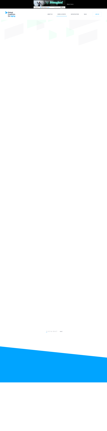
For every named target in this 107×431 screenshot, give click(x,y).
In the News (42, 40)
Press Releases (54, 40)
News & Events (62, 14)
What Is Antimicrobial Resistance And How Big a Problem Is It (49, 121)
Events (65, 40)
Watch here (70, 4)
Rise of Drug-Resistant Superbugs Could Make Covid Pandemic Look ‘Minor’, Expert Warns (52, 55)
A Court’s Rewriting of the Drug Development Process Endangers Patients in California (52, 285)
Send (94, 427)
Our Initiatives (75, 14)
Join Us (97, 14)
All (34, 40)
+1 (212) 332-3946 (22, 428)
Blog (85, 14)
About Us (50, 14)
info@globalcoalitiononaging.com (26, 430)
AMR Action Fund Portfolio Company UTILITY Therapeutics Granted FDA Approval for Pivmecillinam (53, 256)
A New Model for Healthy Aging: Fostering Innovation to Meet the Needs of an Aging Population (53, 314)
